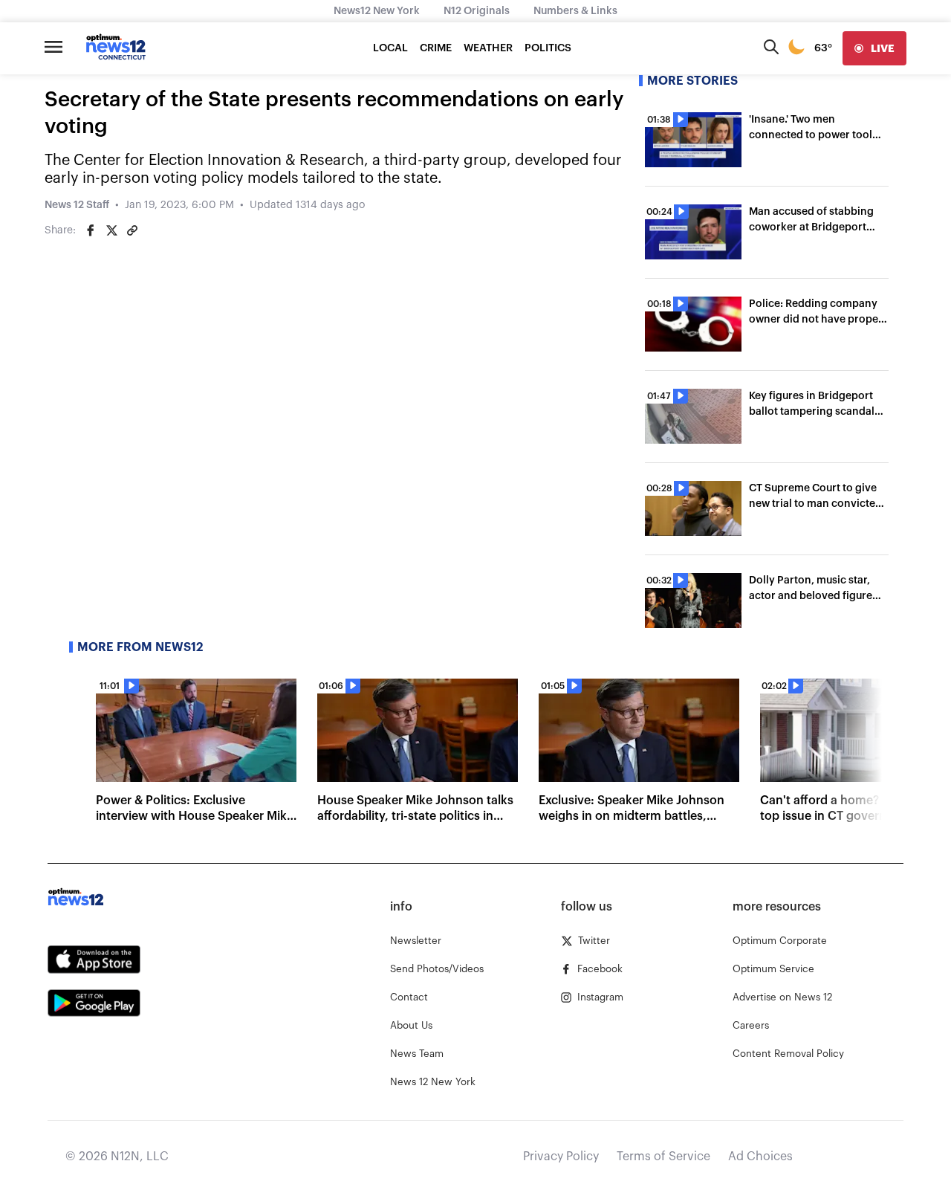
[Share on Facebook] (91, 230)
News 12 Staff (77, 205)
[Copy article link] (132, 230)
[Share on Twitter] (111, 230)
